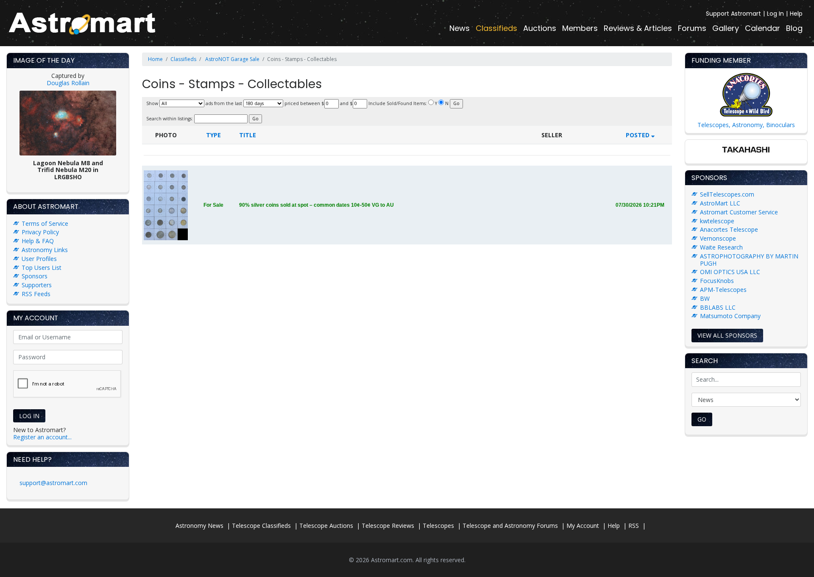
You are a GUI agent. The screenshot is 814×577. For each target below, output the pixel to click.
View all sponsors (727, 335)
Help (796, 13)
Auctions (539, 28)
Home (155, 59)
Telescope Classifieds (261, 526)
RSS (633, 526)
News (459, 28)
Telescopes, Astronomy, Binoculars (746, 125)
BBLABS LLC (718, 307)
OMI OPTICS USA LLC (730, 272)
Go (701, 419)
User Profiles (39, 259)
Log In (775, 13)
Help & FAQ (38, 241)
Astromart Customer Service (739, 212)
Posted (638, 135)
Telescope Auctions (326, 526)
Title (247, 135)
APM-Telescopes (723, 290)
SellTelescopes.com (727, 194)
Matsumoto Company (730, 316)
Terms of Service (45, 223)
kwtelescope (717, 221)
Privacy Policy (40, 232)
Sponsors (34, 276)
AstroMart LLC (720, 203)
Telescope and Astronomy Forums (510, 526)
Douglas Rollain (68, 83)
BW (705, 298)
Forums (692, 28)
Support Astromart (733, 13)
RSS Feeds (36, 294)
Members (580, 28)
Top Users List (41, 268)
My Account (582, 526)
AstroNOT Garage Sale (231, 59)
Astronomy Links (45, 250)
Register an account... (42, 437)
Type (213, 135)
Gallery (725, 28)
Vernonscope (718, 238)
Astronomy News (199, 526)
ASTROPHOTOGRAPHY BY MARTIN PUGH (749, 259)
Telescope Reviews (388, 526)
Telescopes (438, 526)
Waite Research (721, 247)
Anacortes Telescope (729, 229)
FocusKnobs (717, 281)
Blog (794, 28)
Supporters (37, 285)
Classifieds (496, 28)
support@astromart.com (53, 483)
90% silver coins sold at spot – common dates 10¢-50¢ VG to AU (316, 205)
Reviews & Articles (638, 28)
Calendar (762, 28)
